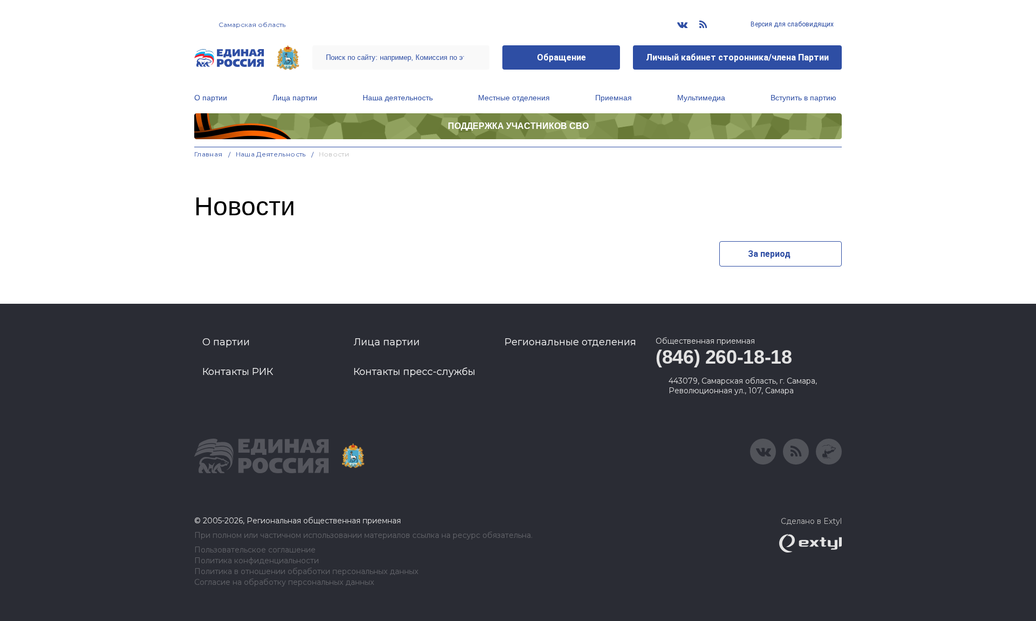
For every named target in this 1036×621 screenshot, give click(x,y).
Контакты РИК (237, 372)
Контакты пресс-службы (414, 372)
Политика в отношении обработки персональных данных (306, 571)
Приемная (613, 97)
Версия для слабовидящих (791, 24)
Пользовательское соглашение (255, 550)
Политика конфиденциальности (256, 560)
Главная (208, 154)
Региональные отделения (570, 342)
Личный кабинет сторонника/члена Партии (737, 57)
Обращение (561, 57)
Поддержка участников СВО (518, 126)
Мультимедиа (701, 97)
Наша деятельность (398, 97)
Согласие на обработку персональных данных (284, 582)
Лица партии (294, 97)
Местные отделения (514, 97)
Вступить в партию (803, 97)
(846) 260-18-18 (724, 357)
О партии (210, 97)
